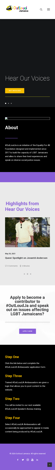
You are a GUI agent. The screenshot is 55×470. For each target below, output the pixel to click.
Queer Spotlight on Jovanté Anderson (25, 258)
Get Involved (15, 91)
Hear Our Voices (35, 224)
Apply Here (27, 331)
